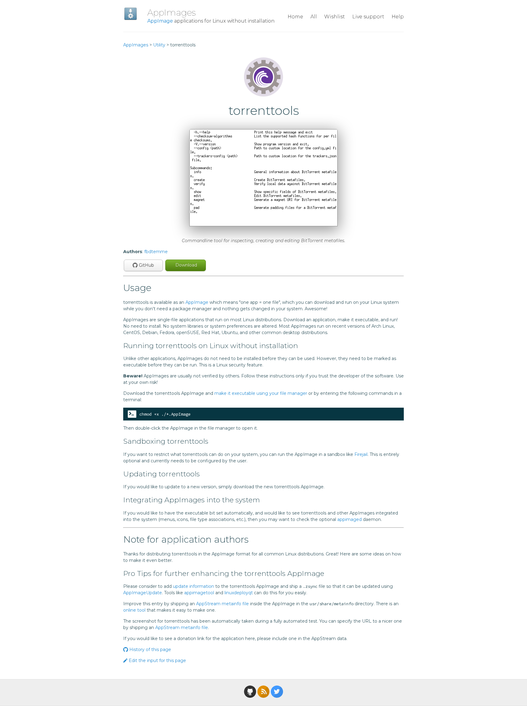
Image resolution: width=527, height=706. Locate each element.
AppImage (160, 21)
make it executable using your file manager (260, 393)
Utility (159, 45)
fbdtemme (156, 251)
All (313, 17)
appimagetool (199, 592)
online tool (134, 610)
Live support (368, 17)
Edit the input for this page (156, 660)
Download (185, 265)
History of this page (149, 649)
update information (193, 586)
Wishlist (334, 17)
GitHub (146, 265)
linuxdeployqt (238, 592)
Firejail (360, 454)
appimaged (349, 519)
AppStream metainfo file (222, 603)
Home (295, 17)
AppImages (171, 12)
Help (398, 17)
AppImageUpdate (142, 592)
